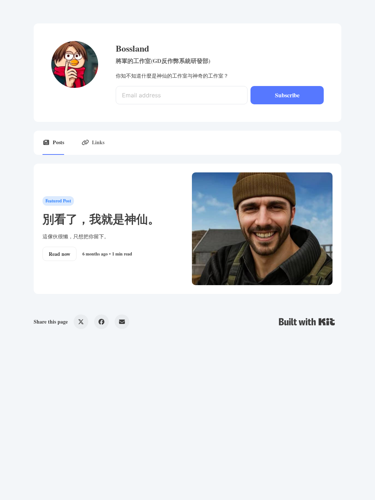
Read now (59, 254)
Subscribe (287, 95)
